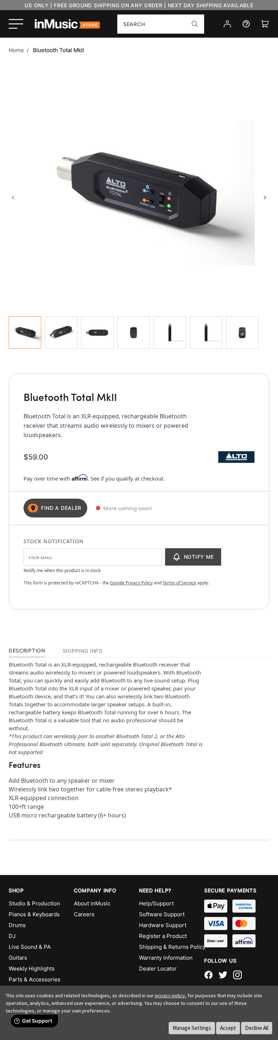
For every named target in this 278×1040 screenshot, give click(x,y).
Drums (17, 925)
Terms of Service (179, 583)
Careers (84, 914)
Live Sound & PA (30, 946)
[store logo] (67, 23)
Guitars (18, 957)
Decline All (256, 1027)
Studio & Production (34, 903)
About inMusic (92, 903)
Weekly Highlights (32, 968)
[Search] (194, 24)
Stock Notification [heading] (54, 541)
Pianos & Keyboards (34, 914)
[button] (13, 197)
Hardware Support (162, 925)
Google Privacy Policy (131, 583)
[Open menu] (16, 24)
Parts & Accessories (34, 979)
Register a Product (163, 936)
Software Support (162, 914)
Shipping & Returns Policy (171, 946)
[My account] (227, 24)
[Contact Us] (246, 24)
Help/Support (156, 903)
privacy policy (170, 995)
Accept (228, 1027)
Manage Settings (192, 1027)
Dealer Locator (158, 968)
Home (16, 50)
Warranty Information (166, 957)
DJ (12, 936)
